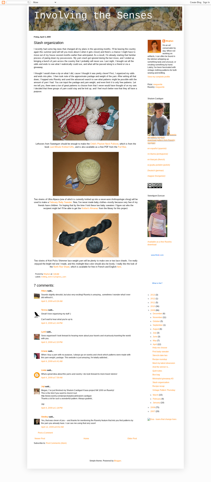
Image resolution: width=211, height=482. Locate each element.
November (158, 317)
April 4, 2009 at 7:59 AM (51, 377)
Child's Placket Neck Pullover (104, 144)
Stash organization (160, 382)
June (155, 336)
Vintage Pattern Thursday (163, 390)
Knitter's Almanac (90, 208)
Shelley (44, 417)
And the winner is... (160, 367)
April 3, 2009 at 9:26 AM (51, 301)
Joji (43, 386)
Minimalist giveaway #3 (162, 378)
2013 (153, 295)
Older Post (132, 438)
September (158, 325)
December (158, 313)
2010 (153, 306)
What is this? (157, 283)
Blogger (117, 461)
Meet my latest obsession (163, 363)
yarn (64, 277)
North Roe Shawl (61, 267)
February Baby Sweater (60, 202)
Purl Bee (122, 147)
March (156, 395)
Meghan (169, 41)
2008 (153, 407)
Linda (43, 370)
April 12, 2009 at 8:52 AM (52, 427)
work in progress (54, 277)
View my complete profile (159, 77)
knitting (44, 277)
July (155, 333)
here (119, 267)
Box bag (156, 375)
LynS (43, 332)
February (157, 399)
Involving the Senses (93, 15)
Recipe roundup (159, 359)
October (156, 321)
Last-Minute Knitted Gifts (62, 147)
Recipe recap (158, 386)
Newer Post (40, 438)
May (155, 340)
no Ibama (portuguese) (158, 154)
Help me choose (159, 348)
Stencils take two (159, 355)
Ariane (44, 351)
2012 (153, 298)
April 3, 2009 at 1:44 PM (51, 323)
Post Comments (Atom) (56, 443)
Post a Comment (45, 433)
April (155, 344)
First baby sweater (160, 351)
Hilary (44, 291)
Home (86, 438)
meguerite (157, 84)
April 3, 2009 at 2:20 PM (51, 342)
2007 (153, 411)
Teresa (44, 310)
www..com (157, 255)
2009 (153, 310)
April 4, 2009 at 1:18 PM (51, 408)
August (156, 329)
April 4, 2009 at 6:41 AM (51, 361)
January (157, 403)
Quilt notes (157, 371)
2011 (153, 302)
